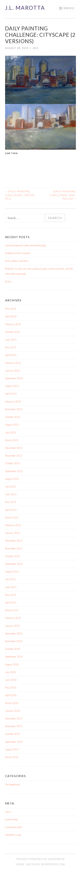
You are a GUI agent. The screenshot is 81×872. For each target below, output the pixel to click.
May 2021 (10, 594)
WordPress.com (53, 864)
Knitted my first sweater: (18, 253)
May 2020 (10, 687)
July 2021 (10, 579)
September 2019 (14, 741)
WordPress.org (13, 834)
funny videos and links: (17, 260)
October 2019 (12, 733)
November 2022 (13, 455)
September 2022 (14, 471)
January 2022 (12, 532)
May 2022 (10, 501)
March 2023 (11, 440)
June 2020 (11, 679)
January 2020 (12, 710)
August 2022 (12, 478)
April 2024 (11, 393)
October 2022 (12, 463)
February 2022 (13, 525)
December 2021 (13, 540)
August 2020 (12, 664)
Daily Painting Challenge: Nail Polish (63, 195)
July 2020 (10, 672)
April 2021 (11, 602)
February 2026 (13, 324)
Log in (8, 811)
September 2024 (14, 378)
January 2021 (12, 625)
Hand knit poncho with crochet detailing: (25, 245)
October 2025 (12, 331)
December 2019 (13, 718)
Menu (68, 8)
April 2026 (11, 316)
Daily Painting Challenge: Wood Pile (20, 195)
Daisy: (8, 281)
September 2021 (14, 563)
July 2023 (10, 432)
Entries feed (11, 819)
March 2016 (11, 757)
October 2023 (12, 416)
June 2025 (11, 339)
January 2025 (12, 370)
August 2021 (12, 571)
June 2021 (11, 587)
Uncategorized (12, 784)
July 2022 (10, 486)
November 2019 (13, 726)
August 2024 (12, 385)
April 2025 (11, 355)
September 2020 (14, 656)
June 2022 (11, 494)
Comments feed (13, 827)
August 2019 (12, 749)
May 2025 (10, 347)
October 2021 (12, 556)
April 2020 (11, 695)
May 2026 (10, 308)
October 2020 (12, 648)
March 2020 (11, 703)
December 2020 (13, 633)
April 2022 (11, 509)
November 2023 (13, 409)
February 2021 (13, 617)
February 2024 (13, 401)
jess (35, 48)
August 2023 (12, 424)
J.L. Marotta (25, 8)
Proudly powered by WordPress (40, 859)
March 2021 (11, 610)
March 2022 (11, 517)
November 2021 (13, 548)
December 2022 (13, 447)
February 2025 (13, 362)
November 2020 (13, 641)
